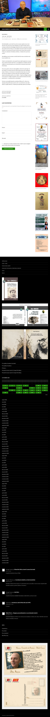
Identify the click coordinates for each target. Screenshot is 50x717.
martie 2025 (4, 439)
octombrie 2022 (5, 506)
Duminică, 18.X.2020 (6, 92)
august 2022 (4, 511)
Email (3, 132)
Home (3, 270)
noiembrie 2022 (5, 504)
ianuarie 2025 (5, 444)
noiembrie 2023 (5, 476)
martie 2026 (4, 411)
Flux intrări (4, 630)
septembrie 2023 (5, 481)
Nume (3, 127)
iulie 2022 (4, 513)
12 (5, 387)
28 (19, 392)
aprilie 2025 (4, 437)
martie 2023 (4, 495)
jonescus (15, 39)
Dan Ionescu (4, 34)
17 (38, 387)
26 (5, 392)
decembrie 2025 (5, 418)
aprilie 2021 (4, 548)
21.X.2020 (6, 96)
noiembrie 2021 (5, 532)
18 (44, 387)
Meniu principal (48, 29)
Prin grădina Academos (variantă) (9, 363)
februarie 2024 (5, 469)
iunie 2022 (4, 516)
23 (32, 390)
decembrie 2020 (5, 558)
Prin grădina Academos (6, 365)
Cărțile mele (4, 261)
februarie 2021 (5, 553)
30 (32, 392)
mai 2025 (4, 434)
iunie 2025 (4, 432)
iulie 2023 (4, 485)
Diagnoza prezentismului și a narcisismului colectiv (25, 613)
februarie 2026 (5, 413)
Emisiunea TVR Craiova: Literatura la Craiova (11, 268)
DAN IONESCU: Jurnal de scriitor (10, 29)
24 (38, 390)
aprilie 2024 (4, 464)
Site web (4, 138)
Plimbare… (4, 368)
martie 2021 (4, 551)
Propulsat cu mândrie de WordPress (8, 715)
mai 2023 (4, 490)
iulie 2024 (4, 457)
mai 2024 (4, 462)
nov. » (47, 394)
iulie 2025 (4, 430)
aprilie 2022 (4, 520)
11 (44, 385)
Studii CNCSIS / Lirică (6, 265)
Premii (3, 273)
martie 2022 (4, 523)
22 (25, 390)
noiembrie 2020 (5, 560)
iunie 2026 (4, 404)
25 (44, 390)
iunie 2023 (4, 488)
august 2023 (4, 483)
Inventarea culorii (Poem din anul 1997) (21, 602)
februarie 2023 (5, 497)
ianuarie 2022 (5, 527)
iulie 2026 (4, 402)
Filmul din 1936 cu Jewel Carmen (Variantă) (24, 569)
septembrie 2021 (5, 537)
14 (19, 387)
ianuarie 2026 (5, 416)
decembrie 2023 (5, 474)
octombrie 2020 (5, 562)
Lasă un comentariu (23, 39)
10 (38, 385)
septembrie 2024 (5, 453)
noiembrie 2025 (5, 420)
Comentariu (5, 110)
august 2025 (4, 427)
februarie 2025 (5, 441)
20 (12, 390)
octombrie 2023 (5, 478)
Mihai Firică (9, 613)
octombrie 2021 (5, 534)
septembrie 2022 (5, 509)
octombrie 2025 (5, 423)
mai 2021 (4, 546)
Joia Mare (16, 592)
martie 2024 (4, 467)
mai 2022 (4, 518)
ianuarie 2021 (5, 555)
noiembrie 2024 (5, 448)
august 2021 (4, 539)
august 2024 (4, 455)
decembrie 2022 (5, 502)
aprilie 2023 (4, 492)
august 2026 (4, 399)
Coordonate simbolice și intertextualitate (25, 579)
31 (38, 392)
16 (32, 387)
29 (25, 392)
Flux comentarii (5, 633)
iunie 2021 (4, 544)
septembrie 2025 (5, 425)
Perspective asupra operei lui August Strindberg (11, 370)
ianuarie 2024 (5, 471)
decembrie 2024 (5, 446)
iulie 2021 (4, 541)
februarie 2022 (5, 525)
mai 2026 (4, 406)
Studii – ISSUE (4, 263)
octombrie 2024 (5, 451)
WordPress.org (5, 635)
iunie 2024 (4, 460)
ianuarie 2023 (5, 499)
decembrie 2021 (5, 530)
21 (19, 390)
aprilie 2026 (4, 409)
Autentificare (4, 628)
